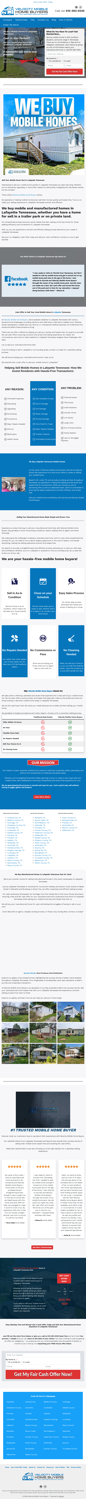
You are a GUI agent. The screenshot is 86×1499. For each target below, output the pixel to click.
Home (7, 1467)
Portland (10, 1437)
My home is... (52, 58)
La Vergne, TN (13, 853)
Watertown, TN (41, 860)
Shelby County (68, 1437)
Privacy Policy (76, 1467)
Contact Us (43, 20)
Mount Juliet (30, 1431)
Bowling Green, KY (69, 820)
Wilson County (31, 1455)
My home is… (12, 1359)
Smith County (30, 1443)
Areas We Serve (11, 25)
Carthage (66, 1402)
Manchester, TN (13, 863)
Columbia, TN (12, 828)
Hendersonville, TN (15, 848)
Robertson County (51, 1437)
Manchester (48, 1425)
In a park (67, 61)
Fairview (10, 1414)
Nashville (10, 1402)
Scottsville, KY (68, 825)
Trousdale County (70, 1449)
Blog (54, 20)
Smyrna (66, 1443)
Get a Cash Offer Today (19, 1467)
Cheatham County (14, 1408)
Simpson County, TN (43, 840)
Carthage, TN (12, 823)
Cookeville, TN (13, 830)
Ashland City (30, 1402)
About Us (32, 1467)
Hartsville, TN (12, 845)
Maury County (68, 1425)
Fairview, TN (12, 835)
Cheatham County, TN (16, 825)
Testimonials (21, 20)
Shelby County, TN (42, 838)
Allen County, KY (69, 818)
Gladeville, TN (13, 843)
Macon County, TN (14, 860)
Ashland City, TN (14, 818)
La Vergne (66, 1419)
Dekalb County (69, 1408)
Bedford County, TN (15, 820)
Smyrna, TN (39, 848)
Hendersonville (31, 1419)
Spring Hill (11, 1449)
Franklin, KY (67, 823)
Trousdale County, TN (43, 858)
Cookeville (48, 1408)
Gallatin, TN (12, 840)
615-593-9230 (53, 1336)
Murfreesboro (49, 1431)
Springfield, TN (41, 853)
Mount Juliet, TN (41, 820)
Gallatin (47, 1414)
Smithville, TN (40, 845)
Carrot (61, 1496)
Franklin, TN (12, 838)
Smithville (48, 1443)
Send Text (63, 1336)
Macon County (31, 1425)
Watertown (11, 1455)
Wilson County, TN (42, 863)
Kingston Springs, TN (15, 850)
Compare (7, 20)
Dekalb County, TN (15, 833)
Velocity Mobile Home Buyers (24, 195)
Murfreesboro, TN (42, 823)
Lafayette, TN (12, 855)
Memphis (10, 1431)
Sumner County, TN (43, 855)
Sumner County (50, 1449)
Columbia (29, 1408)
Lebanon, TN (12, 858)
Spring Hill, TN (40, 850)
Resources (50, 1467)
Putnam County (31, 1437)
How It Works (65, 20)
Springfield (29, 1449)
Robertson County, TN (44, 833)
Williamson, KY (68, 830)
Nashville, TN (40, 825)
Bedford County (50, 1402)
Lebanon (10, 1425)
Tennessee (50, 1396)
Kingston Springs (51, 1419)
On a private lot (55, 61)
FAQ (33, 20)
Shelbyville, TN (41, 835)
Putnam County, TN (43, 830)
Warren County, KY (69, 828)
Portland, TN (40, 828)
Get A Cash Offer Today (43, 2)
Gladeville (66, 1414)
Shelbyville (11, 1443)
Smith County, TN (42, 843)
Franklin (28, 1414)
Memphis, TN (40, 818)
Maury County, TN (14, 865)
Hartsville (10, 1419)
